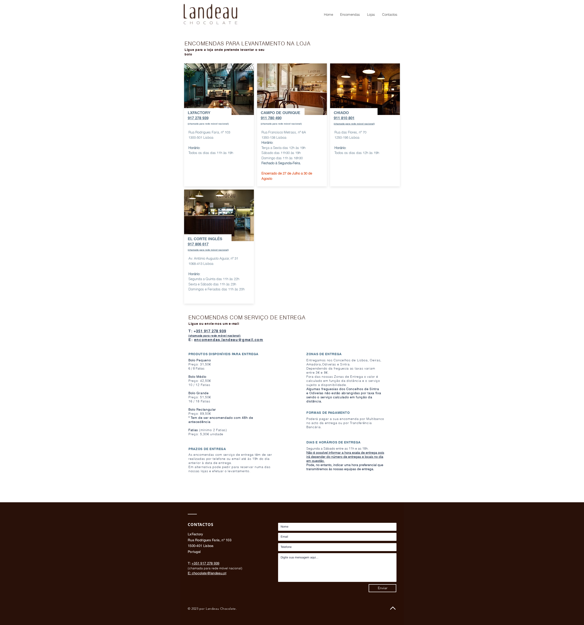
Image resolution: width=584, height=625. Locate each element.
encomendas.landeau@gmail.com (228, 340)
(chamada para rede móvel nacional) (208, 249)
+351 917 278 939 (205, 563)
